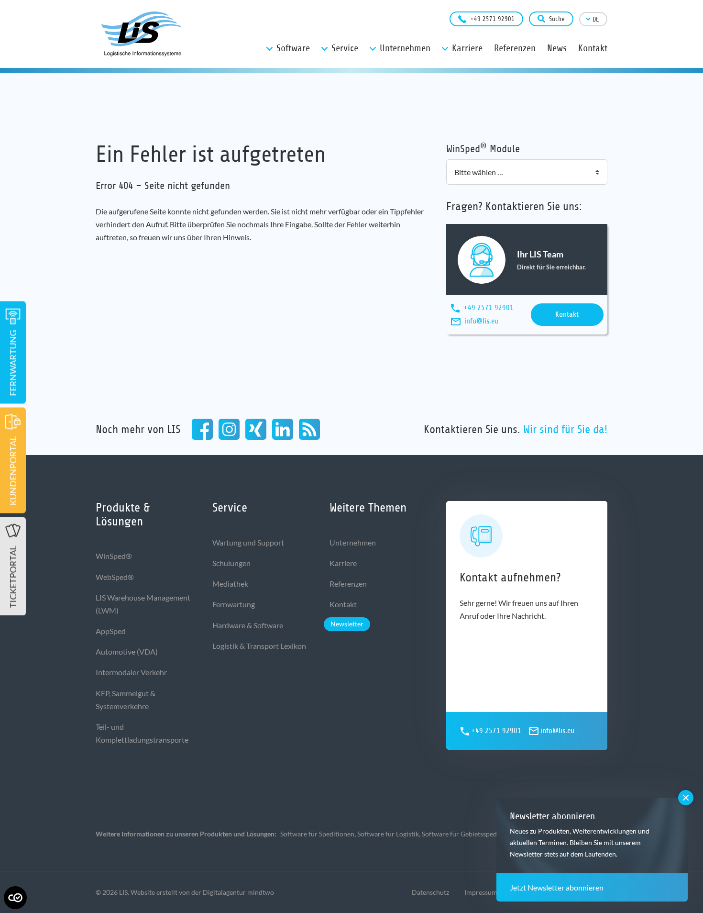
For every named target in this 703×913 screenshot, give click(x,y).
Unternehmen (353, 542)
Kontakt (567, 314)
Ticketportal (13, 577)
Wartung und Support (248, 542)
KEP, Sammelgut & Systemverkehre (125, 700)
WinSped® (114, 555)
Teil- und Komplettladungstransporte (142, 733)
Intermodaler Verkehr (131, 672)
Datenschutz (430, 892)
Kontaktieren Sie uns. (515, 429)
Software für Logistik (388, 834)
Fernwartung (233, 604)
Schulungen (231, 563)
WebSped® (115, 576)
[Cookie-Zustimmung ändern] (15, 897)
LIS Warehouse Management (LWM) (143, 604)
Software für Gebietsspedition (466, 834)
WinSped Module (483, 148)
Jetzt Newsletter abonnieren (557, 887)
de (596, 19)
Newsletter (346, 624)
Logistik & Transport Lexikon (259, 645)
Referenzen (348, 583)
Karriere (343, 563)
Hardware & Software (247, 625)
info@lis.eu (481, 321)
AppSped (111, 630)
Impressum (480, 892)
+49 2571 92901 (492, 18)
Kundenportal (13, 471)
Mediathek (230, 583)
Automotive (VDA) (127, 651)
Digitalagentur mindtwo (238, 892)
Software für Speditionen (317, 834)
